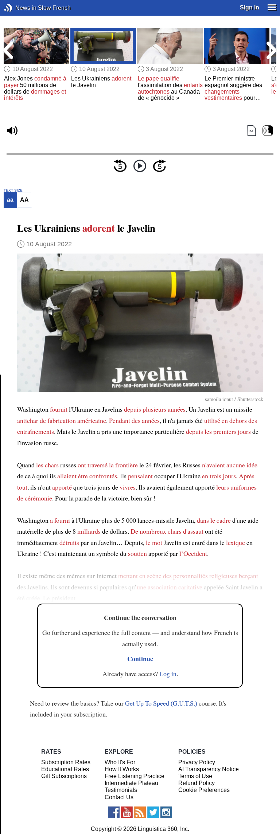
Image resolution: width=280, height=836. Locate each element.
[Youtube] (127, 812)
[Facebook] (114, 812)
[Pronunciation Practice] (267, 131)
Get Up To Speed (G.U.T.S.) (161, 703)
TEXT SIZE (13, 190)
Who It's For (120, 762)
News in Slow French (19, 8)
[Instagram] (166, 812)
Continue (140, 658)
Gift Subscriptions (64, 776)
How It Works (122, 769)
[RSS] (140, 812)
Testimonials (121, 790)
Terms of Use (195, 776)
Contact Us (119, 797)
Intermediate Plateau (131, 783)
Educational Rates (65, 769)
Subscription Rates (65, 762)
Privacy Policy (196, 762)
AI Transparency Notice (208, 769)
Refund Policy (196, 783)
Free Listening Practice (134, 776)
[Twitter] (153, 812)
